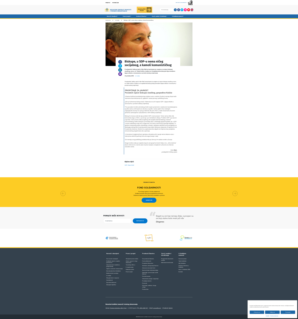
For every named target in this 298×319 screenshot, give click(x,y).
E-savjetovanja (129, 267)
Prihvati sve (257, 312)
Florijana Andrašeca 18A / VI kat (118, 308)
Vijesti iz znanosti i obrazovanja (114, 268)
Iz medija (117, 20)
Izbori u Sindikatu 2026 (184, 269)
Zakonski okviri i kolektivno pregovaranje (113, 265)
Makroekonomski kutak (167, 262)
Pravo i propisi (126, 16)
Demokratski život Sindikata (113, 271)
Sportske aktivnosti (111, 282)
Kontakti (180, 271)
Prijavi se (108, 2)
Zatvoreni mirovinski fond (148, 268)
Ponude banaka (146, 276)
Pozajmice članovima (147, 263)
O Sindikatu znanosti (177, 16)
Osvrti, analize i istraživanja (159, 16)
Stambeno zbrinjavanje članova (150, 265)
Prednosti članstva (141, 16)
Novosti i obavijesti (112, 16)
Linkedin (120, 70)
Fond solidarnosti (149, 187)
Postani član (115, 2)
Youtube (188, 10)
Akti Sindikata (182, 263)
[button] (63, 193)
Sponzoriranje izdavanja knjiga (150, 270)
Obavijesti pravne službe (132, 258)
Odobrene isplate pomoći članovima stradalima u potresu (149, 195)
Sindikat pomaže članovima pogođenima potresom (149, 193)
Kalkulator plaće (130, 269)
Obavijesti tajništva (111, 284)
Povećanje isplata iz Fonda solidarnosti (149, 191)
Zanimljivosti (109, 280)
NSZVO (171, 308)
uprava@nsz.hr (157, 308)
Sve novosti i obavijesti (112, 258)
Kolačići (267, 315)
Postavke (287, 312)
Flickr (185, 10)
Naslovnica (108, 20)
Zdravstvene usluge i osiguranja (150, 278)
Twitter (182, 10)
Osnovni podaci (182, 258)
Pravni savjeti (129, 271)
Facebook (178, 10)
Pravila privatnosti (274, 315)
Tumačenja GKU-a (130, 265)
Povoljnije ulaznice (146, 281)
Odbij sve (272, 312)
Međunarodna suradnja (112, 273)
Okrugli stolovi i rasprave (112, 278)
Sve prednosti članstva (148, 258)
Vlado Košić (131, 165)
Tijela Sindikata (182, 261)
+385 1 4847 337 (143, 308)
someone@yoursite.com (120, 74)
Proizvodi (144, 283)
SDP (126, 165)
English (192, 10)
